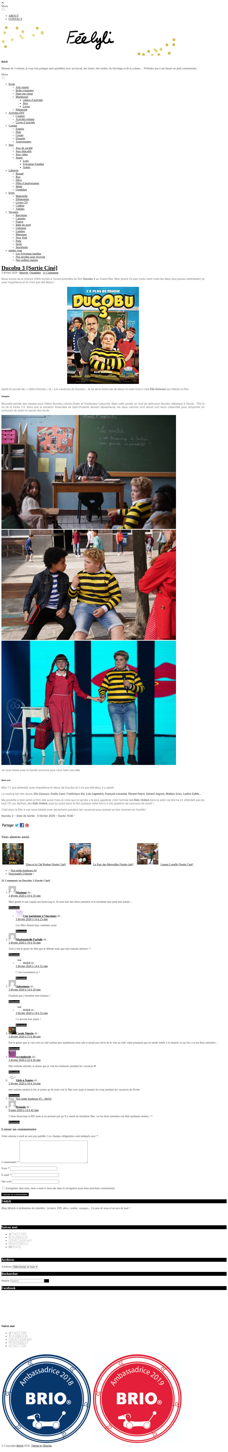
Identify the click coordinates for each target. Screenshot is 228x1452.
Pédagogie (21, 109)
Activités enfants (25, 119)
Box (18, 176)
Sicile (19, 244)
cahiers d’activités (33, 100)
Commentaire (10, 1162)
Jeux (25, 103)
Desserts (20, 138)
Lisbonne (21, 228)
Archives (6, 1266)
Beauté (20, 173)
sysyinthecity (23, 1056)
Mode (19, 186)
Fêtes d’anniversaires (27, 183)
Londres (20, 231)
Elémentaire (22, 199)
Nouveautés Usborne (20, 873)
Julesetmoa (22, 986)
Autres (26, 167)
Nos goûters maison (27, 260)
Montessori (22, 96)
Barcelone (21, 215)
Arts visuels (22, 87)
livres (12, 192)
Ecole (12, 84)
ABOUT (14, 15)
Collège (20, 205)
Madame (21, 892)
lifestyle (23, 272)
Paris (18, 240)
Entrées (20, 128)
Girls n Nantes (24, 1080)
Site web (6, 1181)
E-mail (6, 1174)
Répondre (14, 907)
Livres (26, 106)
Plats (18, 132)
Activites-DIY (17, 112)
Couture (20, 116)
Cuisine (13, 125)
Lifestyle (13, 170)
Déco (19, 180)
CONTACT (15, 18)
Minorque (21, 234)
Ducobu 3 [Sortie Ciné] (29, 268)
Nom (5, 1168)
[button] (3, 9)
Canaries (20, 218)
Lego (26, 160)
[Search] (46, 1281)
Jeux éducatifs (24, 151)
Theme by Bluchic (41, 1445)
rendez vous (15, 250)
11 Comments (50, 272)
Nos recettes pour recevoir (30, 256)
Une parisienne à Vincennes (39, 916)
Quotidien (21, 189)
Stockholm (22, 247)
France (19, 221)
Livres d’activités (25, 122)
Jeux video (22, 154)
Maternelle (22, 196)
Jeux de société (24, 148)
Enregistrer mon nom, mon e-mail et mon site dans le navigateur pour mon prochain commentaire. (60, 1188)
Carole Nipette (25, 1033)
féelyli (4, 61)
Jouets (19, 157)
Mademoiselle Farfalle (29, 939)
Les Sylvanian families (28, 253)
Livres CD (22, 202)
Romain (21, 1106)
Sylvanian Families (33, 164)
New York (21, 237)
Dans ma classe (24, 93)
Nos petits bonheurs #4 (24, 870)
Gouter (20, 135)
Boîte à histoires (25, 90)
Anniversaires (23, 141)
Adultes (20, 208)
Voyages (13, 212)
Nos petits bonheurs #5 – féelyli (33, 1098)
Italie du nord (23, 224)
